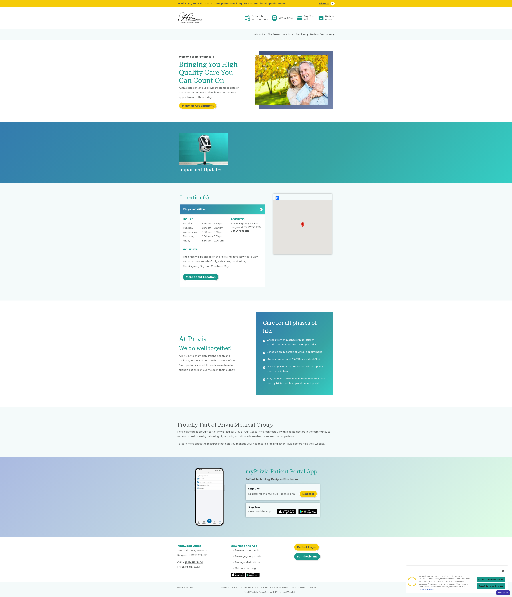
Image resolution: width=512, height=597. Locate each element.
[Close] (503, 571)
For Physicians (307, 556)
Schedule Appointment (260, 18)
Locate (277, 198)
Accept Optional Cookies (490, 579)
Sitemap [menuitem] (313, 587)
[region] (457, 579)
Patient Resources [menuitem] (321, 34)
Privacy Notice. (427, 589)
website (319, 443)
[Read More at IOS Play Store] (238, 574)
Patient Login (306, 547)
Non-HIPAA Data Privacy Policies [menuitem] (258, 592)
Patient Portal (329, 18)
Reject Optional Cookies (491, 586)
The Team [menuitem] (273, 34)
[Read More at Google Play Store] (253, 574)
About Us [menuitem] (259, 34)
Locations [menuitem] (287, 34)
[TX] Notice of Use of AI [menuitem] (285, 592)
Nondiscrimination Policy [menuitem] (251, 587)
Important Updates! (201, 170)
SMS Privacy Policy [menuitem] (229, 587)
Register (308, 493)
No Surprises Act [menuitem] (299, 587)
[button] (302, 224)
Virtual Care (286, 18)
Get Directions (240, 230)
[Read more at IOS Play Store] (286, 511)
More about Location (201, 277)
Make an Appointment (198, 105)
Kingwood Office (194, 209)
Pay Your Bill (309, 18)
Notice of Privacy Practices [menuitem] (276, 587)
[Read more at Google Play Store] (307, 511)
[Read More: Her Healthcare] (202, 18)
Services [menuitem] (301, 34)
